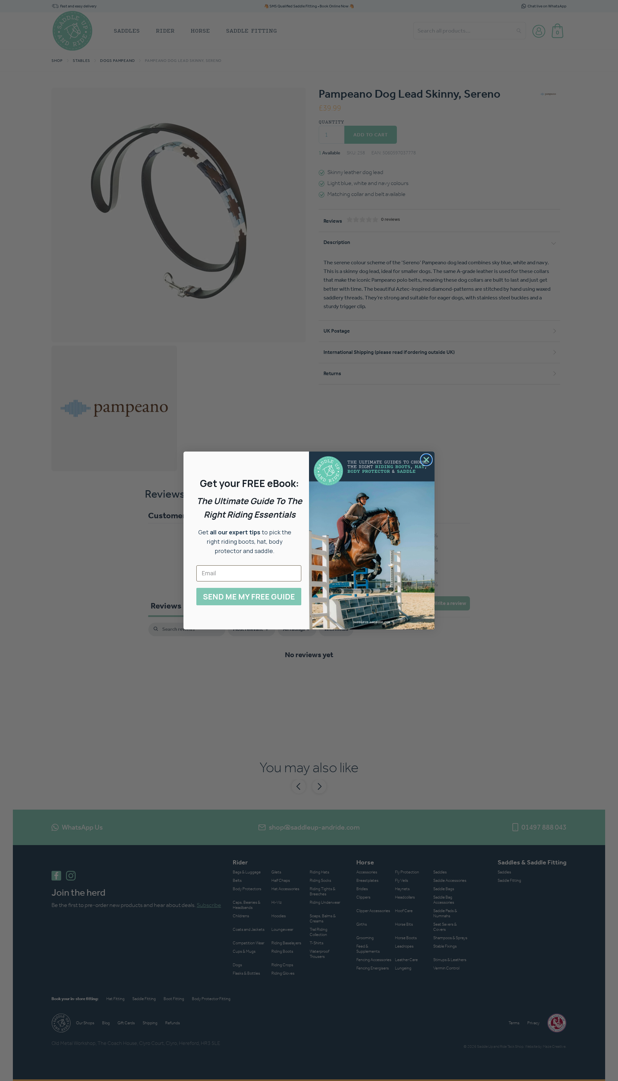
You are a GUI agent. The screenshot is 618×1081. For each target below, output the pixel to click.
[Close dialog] (426, 459)
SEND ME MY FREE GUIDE (249, 596)
